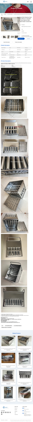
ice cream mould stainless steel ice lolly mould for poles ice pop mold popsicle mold (24, 349)
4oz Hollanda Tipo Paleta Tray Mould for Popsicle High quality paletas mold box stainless (8, 349)
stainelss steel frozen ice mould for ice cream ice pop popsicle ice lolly (8, 383)
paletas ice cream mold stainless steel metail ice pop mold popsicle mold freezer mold (8, 400)
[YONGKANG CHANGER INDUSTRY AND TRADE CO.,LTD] (5, 2)
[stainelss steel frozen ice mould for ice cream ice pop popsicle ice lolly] (8, 375)
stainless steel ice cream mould (6, 327)
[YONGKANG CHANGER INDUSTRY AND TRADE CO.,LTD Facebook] (1, 412)
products (16, 409)
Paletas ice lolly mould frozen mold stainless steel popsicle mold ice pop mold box (24, 383)
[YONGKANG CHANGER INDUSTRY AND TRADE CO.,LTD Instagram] (4, 412)
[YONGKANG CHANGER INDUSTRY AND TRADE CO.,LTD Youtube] (8, 412)
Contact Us (16, 414)
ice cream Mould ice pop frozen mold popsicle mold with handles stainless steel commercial (24, 400)
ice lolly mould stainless (17, 325)
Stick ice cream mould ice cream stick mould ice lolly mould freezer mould (24, 366)
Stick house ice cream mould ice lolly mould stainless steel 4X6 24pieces (8, 366)
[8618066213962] (10, 412)
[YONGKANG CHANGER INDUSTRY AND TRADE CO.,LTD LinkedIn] (6, 412)
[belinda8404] (1, 414)
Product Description (18, 42)
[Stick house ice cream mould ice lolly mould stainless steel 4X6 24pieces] (8, 358)
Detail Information (7, 42)
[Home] (5, 408)
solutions (16, 411)
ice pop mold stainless (8, 325)
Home (2, 14)
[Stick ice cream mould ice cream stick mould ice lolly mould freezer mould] (25, 358)
